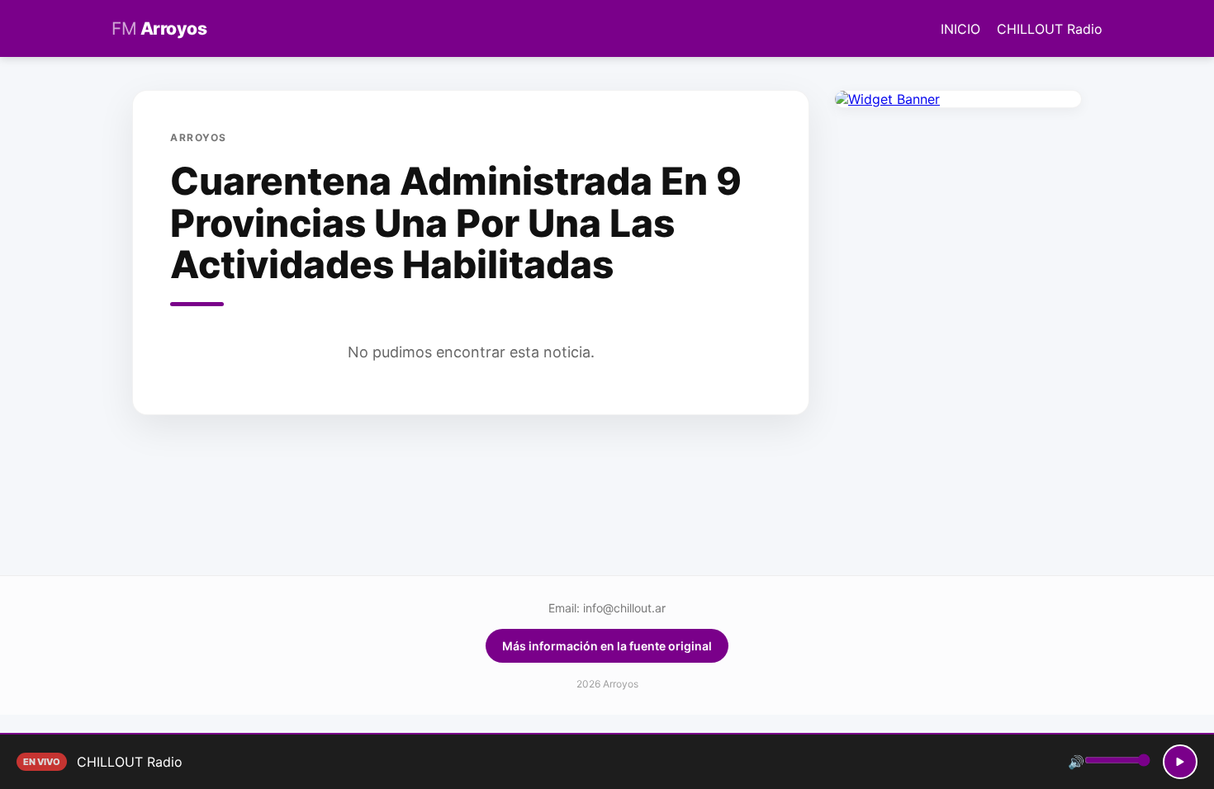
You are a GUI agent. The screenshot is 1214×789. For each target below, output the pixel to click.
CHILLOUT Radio (1050, 29)
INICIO (960, 29)
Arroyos (158, 28)
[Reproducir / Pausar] (1180, 761)
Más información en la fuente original (607, 646)
